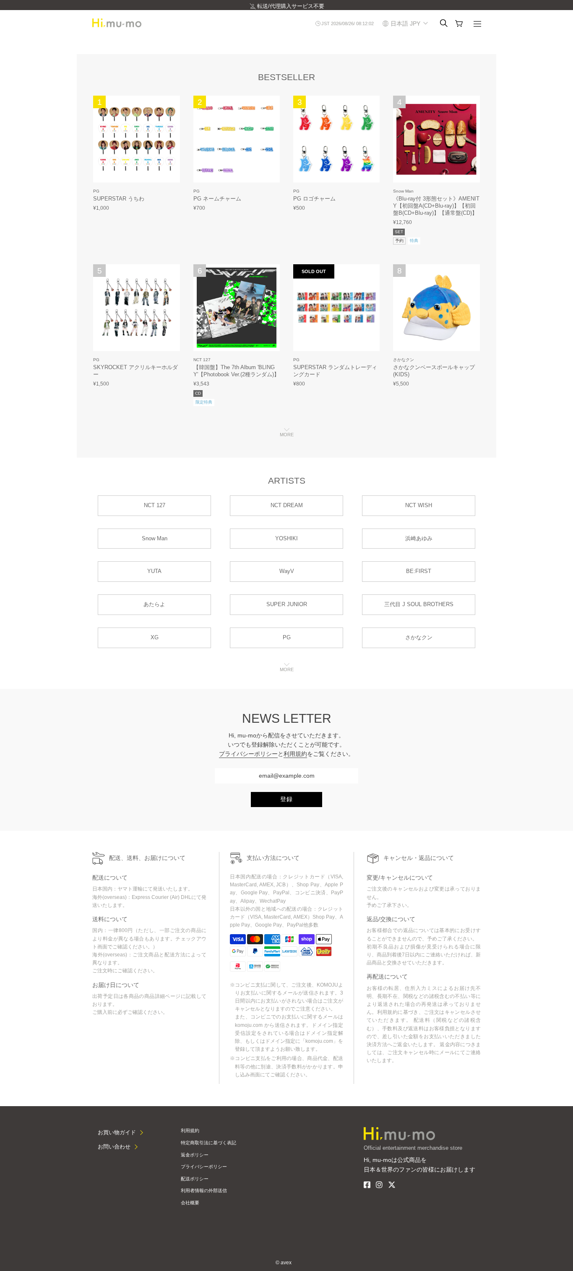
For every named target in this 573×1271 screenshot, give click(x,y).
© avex (284, 1263)
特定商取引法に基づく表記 (208, 1142)
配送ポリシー (194, 1178)
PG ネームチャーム (217, 198)
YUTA (154, 571)
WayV (286, 571)
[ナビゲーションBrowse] (477, 24)
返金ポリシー (194, 1154)
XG (155, 637)
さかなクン (403, 359)
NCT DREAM (287, 505)
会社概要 (190, 1202)
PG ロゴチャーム (314, 198)
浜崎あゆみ (418, 538)
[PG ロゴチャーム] (336, 139)
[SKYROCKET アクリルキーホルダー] (136, 307)
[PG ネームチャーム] (236, 139)
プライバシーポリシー (248, 753)
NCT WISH (418, 505)
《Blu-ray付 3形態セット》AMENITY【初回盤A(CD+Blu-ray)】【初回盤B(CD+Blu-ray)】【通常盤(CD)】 (436, 205)
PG (96, 191)
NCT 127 (202, 359)
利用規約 (295, 753)
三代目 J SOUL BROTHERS (418, 604)
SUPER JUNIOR (286, 604)
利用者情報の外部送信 (204, 1190)
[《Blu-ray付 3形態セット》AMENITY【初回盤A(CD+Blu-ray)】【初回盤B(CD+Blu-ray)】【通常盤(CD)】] (436, 139)
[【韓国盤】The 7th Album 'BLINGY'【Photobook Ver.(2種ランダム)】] (236, 307)
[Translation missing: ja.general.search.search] (444, 23)
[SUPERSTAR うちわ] (136, 139)
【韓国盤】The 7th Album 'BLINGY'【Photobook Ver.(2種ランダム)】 (236, 371)
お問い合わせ (114, 1146)
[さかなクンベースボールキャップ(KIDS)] (436, 307)
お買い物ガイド (117, 1132)
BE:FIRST (418, 571)
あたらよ (154, 604)
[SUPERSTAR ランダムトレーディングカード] (336, 307)
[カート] (459, 24)
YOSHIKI (286, 538)
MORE (287, 434)
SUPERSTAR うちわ (118, 198)
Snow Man (403, 191)
